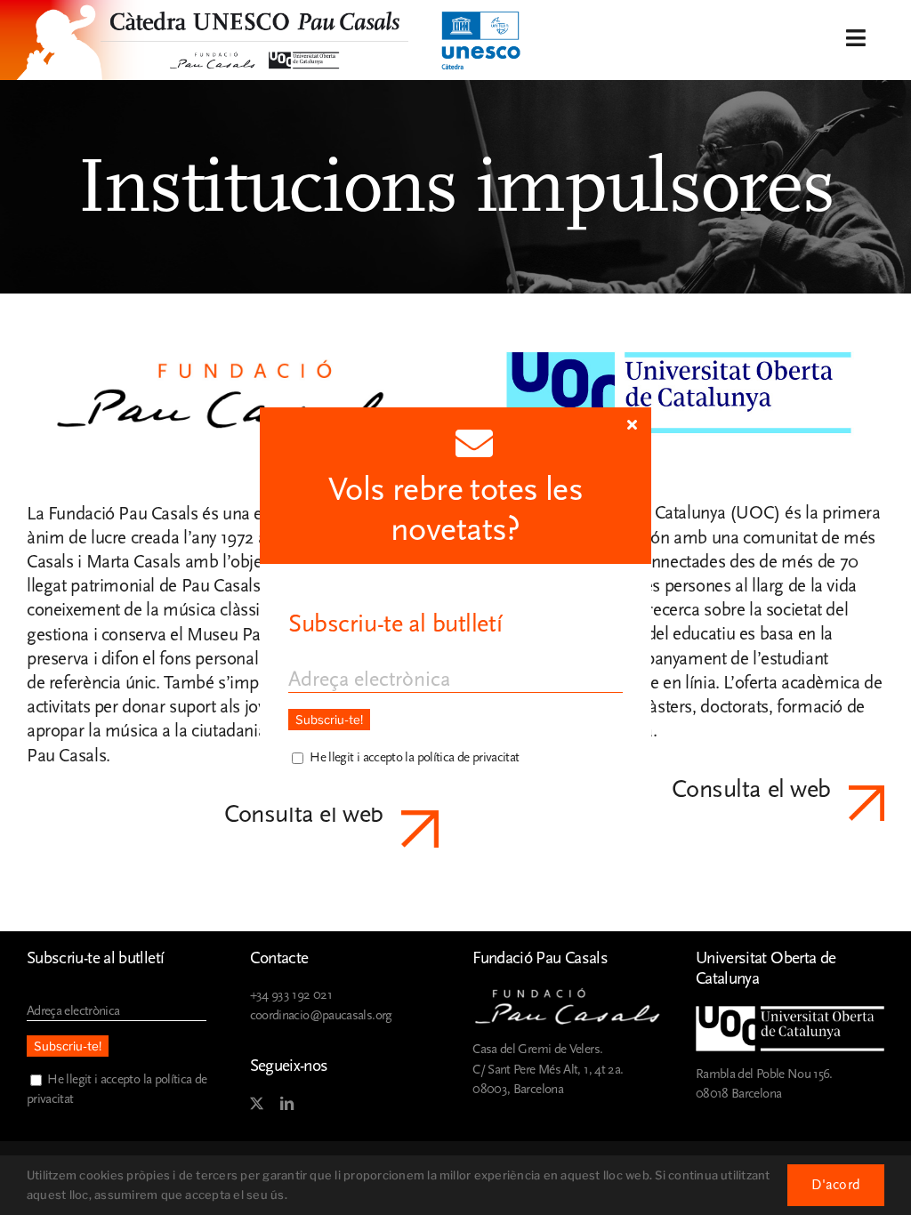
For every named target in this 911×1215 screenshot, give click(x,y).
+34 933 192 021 (291, 994)
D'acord (835, 1185)
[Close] (632, 424)
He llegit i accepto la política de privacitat (414, 757)
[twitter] (256, 1104)
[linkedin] (286, 1104)
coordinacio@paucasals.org (321, 1015)
